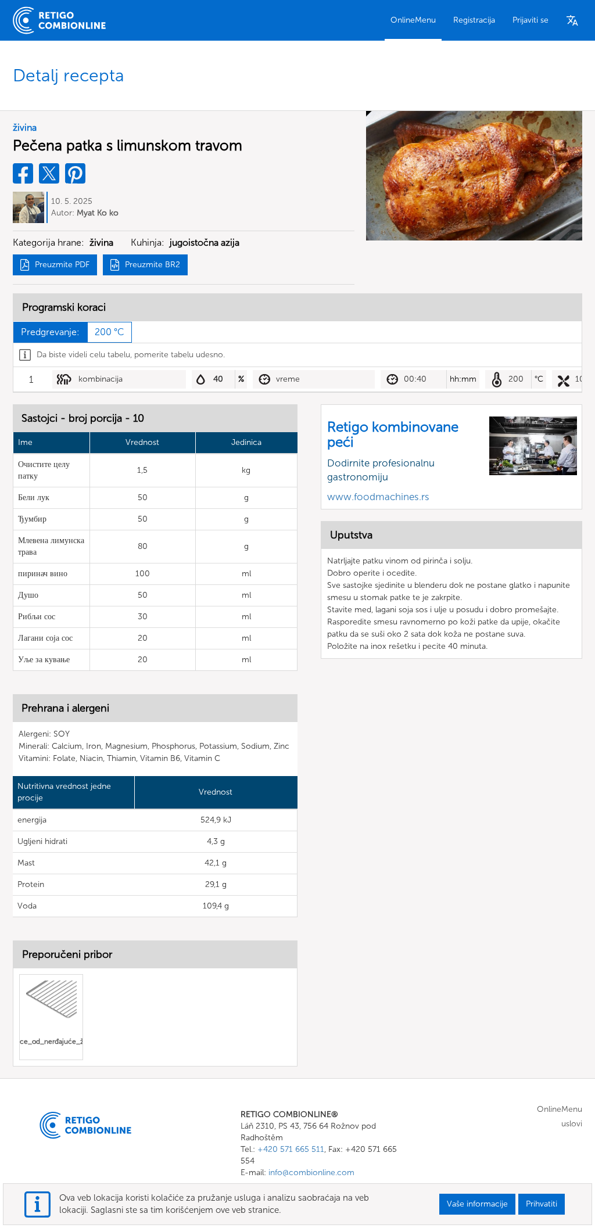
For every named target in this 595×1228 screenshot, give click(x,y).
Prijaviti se (530, 20)
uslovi (571, 1124)
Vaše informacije (477, 1204)
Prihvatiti (541, 1204)
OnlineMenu (413, 20)
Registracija (474, 20)
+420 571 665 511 (290, 1149)
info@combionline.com (311, 1172)
